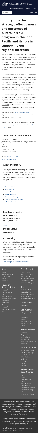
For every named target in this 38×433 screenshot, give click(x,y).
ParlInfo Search (25, 355)
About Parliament (26, 276)
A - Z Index (24, 361)
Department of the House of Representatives (26, 381)
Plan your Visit (25, 339)
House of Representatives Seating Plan (9, 309)
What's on (24, 333)
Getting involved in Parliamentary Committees (26, 315)
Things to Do (24, 335)
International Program (27, 283)
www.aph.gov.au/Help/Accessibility (15, 262)
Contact (27, 8)
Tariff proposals (26, 296)
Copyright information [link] (26, 428)
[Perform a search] (3, 12)
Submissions (9, 189)
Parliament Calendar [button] (16, 8)
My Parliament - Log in (27, 351)
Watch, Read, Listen (27, 274)
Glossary (23, 363)
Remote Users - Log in (27, 353)
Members (5, 305)
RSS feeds (24, 365)
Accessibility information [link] (9, 428)
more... (5, 225)
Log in (34, 8)
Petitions (23, 319)
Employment (24, 359)
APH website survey (27, 357)
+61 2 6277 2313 (13, 157)
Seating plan (5, 281)
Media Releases (10, 192)
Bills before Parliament (28, 290)
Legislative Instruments (28, 298)
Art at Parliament (26, 337)
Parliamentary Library (27, 281)
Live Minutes (6, 303)
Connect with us (26, 321)
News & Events (25, 272)
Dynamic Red (6, 276)
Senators (4, 278)
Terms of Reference (12, 187)
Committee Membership (14, 199)
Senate (4, 272)
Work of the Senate (8, 274)
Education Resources (27, 278)
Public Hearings (10, 194)
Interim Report (10, 202)
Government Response (13, 197)
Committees (24, 306)
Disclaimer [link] (5, 430)
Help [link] (20, 430)
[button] (33, 12)
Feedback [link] (13, 430)
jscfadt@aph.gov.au (22, 112)
